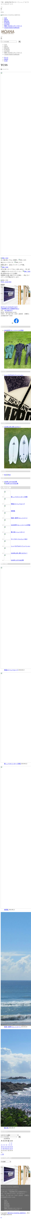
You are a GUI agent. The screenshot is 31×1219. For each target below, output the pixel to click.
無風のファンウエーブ (18, 504)
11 (3, 1146)
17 (1, 1148)
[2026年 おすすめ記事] (11, 483)
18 (3, 1148)
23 (12, 1148)
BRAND (6, 21)
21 (8, 1148)
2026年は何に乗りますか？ (12, 427)
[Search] (19, 42)
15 (10, 1146)
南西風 (13, 511)
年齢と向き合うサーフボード (13, 26)
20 (6, 1148)
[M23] (9, 474)
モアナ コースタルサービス (9, 307)
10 (1, 1146)
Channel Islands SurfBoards (11, 27)
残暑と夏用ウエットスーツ (19, 518)
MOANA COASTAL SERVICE (17, 1213)
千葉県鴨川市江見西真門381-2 (10, 308)
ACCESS (6, 24)
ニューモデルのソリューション (13, 375)
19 (5, 1148)
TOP (5, 18)
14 (8, 1146)
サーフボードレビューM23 (19, 539)
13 (6, 1146)
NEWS (3, 284)
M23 (5, 474)
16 (12, 1146)
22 (10, 1148)
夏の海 (6, 1128)
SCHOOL (7, 22)
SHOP (6, 19)
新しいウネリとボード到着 (19, 497)
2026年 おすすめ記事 (10, 481)
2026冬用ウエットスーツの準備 (13, 330)
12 (5, 1146)
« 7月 (2, 1154)
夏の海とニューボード (18, 532)
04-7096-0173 (8, 310)
